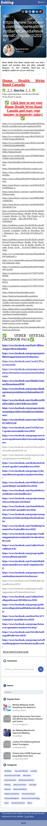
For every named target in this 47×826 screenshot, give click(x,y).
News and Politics (19, 789)
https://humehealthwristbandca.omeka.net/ (22, 168)
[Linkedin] (37, 11)
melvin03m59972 (21, 759)
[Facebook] (30, 11)
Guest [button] (41, 2)
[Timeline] (23, 11)
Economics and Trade (12, 775)
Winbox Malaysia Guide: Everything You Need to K (24, 706)
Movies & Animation (26, 780)
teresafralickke (22, 49)
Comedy (34, 771)
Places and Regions (12, 798)
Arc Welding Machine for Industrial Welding (24, 731)
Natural (7, 789)
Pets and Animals (28, 794)
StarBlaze (18, 736)
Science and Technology (30, 798)
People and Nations (12, 794)
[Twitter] (33, 11)
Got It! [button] (23, 823)
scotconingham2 (21, 724)
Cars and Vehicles (21, 771)
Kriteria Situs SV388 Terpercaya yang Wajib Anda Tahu (27, 754)
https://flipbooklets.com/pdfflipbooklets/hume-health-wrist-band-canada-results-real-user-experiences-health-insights (23, 312)
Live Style (32, 785)
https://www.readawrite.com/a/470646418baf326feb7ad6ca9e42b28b (23, 157)
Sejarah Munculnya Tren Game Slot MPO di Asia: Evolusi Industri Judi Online (28, 719)
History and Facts (19, 785)
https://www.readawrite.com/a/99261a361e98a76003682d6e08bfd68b (23, 144)
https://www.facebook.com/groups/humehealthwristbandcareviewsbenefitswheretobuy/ (23, 131)
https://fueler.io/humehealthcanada (18, 292)
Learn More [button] (29, 816)
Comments (39, 46)
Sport (7, 803)
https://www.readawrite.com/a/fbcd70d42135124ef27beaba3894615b (23, 137)
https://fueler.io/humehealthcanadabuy (20, 296)
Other (6, 16)
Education (27, 775)
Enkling (7, 2)
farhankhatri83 (20, 747)
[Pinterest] (40, 11)
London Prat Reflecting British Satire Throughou (26, 743)
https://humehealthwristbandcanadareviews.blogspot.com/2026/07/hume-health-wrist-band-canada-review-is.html (23, 321)
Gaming (7, 785)
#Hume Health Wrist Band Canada (15, 652)
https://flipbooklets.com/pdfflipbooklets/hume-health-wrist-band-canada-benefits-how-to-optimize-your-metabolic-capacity (23, 302)
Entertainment (10, 780)
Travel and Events (18, 803)
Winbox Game (20, 710)
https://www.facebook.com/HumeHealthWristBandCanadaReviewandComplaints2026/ (23, 124)
